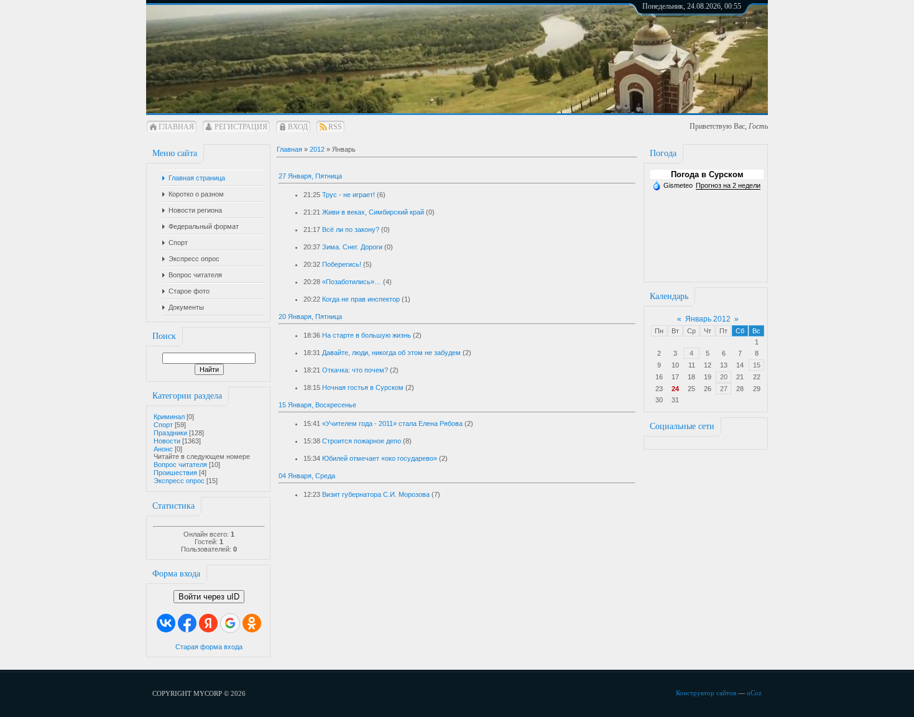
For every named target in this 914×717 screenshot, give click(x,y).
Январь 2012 (708, 319)
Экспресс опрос (179, 480)
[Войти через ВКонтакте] (166, 623)
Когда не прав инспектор (361, 299)
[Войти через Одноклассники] (251, 623)
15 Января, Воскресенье (317, 405)
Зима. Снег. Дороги (352, 247)
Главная (176, 127)
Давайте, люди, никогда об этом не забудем (391, 352)
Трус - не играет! (348, 194)
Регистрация (241, 127)
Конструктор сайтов (706, 692)
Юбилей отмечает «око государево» (379, 458)
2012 (317, 149)
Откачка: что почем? (355, 370)
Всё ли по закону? (350, 229)
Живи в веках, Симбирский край (373, 212)
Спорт (163, 424)
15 (756, 365)
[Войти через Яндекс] (208, 623)
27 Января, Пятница (310, 176)
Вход (298, 127)
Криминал (169, 416)
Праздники (170, 433)
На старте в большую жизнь (366, 335)
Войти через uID (208, 596)
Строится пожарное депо (361, 441)
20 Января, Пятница (310, 316)
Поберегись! (341, 264)
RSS (335, 127)
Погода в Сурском (707, 174)
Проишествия (175, 472)
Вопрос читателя (180, 464)
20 (723, 377)
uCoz (754, 692)
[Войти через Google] (230, 623)
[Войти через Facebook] (187, 623)
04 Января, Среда (307, 475)
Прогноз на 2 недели (728, 185)
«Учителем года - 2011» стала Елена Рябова (392, 423)
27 (723, 388)
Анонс (163, 449)
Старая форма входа (208, 646)
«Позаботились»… (351, 281)
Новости (167, 441)
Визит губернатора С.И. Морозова (376, 494)
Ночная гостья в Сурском (363, 387)
